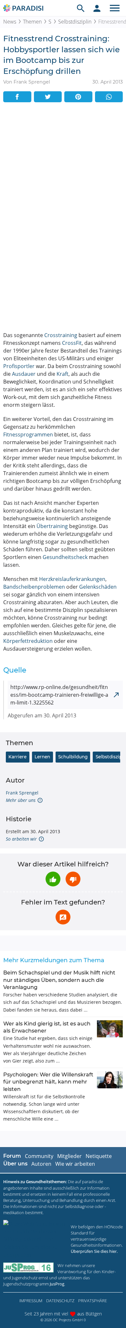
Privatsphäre (92, 1300)
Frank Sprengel (22, 793)
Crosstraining (60, 335)
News (9, 21)
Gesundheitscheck (65, 557)
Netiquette (99, 1156)
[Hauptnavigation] (115, 8)
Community (39, 1156)
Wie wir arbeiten (75, 1163)
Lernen (42, 756)
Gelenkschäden (98, 586)
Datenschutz (60, 1300)
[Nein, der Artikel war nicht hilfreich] (73, 879)
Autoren (41, 1163)
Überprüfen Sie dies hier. (94, 1251)
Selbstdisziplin (74, 21)
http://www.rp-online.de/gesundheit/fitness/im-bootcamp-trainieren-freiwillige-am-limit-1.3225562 (59, 695)
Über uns (15, 1164)
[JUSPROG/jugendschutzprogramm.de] (28, 1268)
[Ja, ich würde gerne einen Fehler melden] (63, 917)
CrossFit (72, 342)
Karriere (17, 756)
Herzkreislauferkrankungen (72, 579)
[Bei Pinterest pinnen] (78, 96)
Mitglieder (69, 1156)
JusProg (57, 1284)
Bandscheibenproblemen (34, 586)
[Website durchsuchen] (81, 8)
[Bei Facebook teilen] (17, 96)
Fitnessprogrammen (28, 434)
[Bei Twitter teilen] (48, 96)
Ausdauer (24, 373)
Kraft (62, 373)
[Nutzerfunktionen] (97, 8)
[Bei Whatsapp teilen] (109, 96)
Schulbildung (73, 756)
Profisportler (19, 366)
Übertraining (52, 526)
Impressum (30, 1300)
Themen (32, 21)
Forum (12, 1156)
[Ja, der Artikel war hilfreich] (53, 879)
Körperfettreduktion (28, 640)
